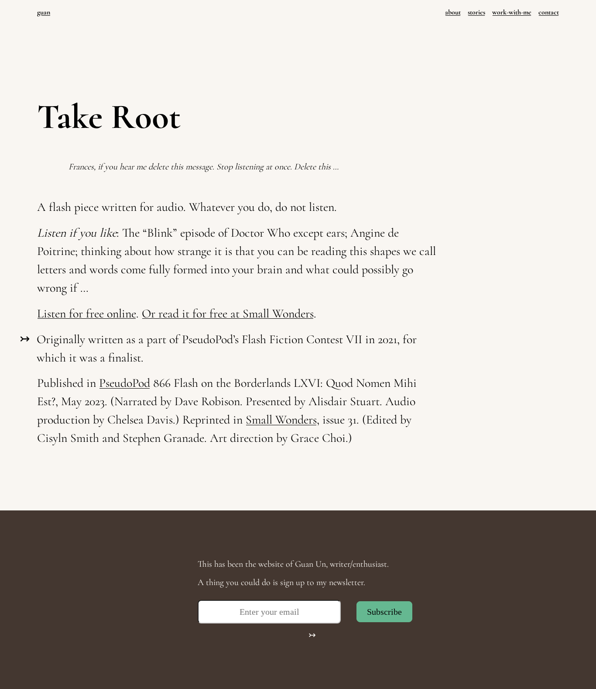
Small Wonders (281, 419)
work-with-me (511, 12)
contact (548, 12)
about (453, 12)
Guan (43, 12)
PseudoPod (124, 383)
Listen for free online (86, 313)
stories (476, 12)
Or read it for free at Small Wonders (228, 313)
